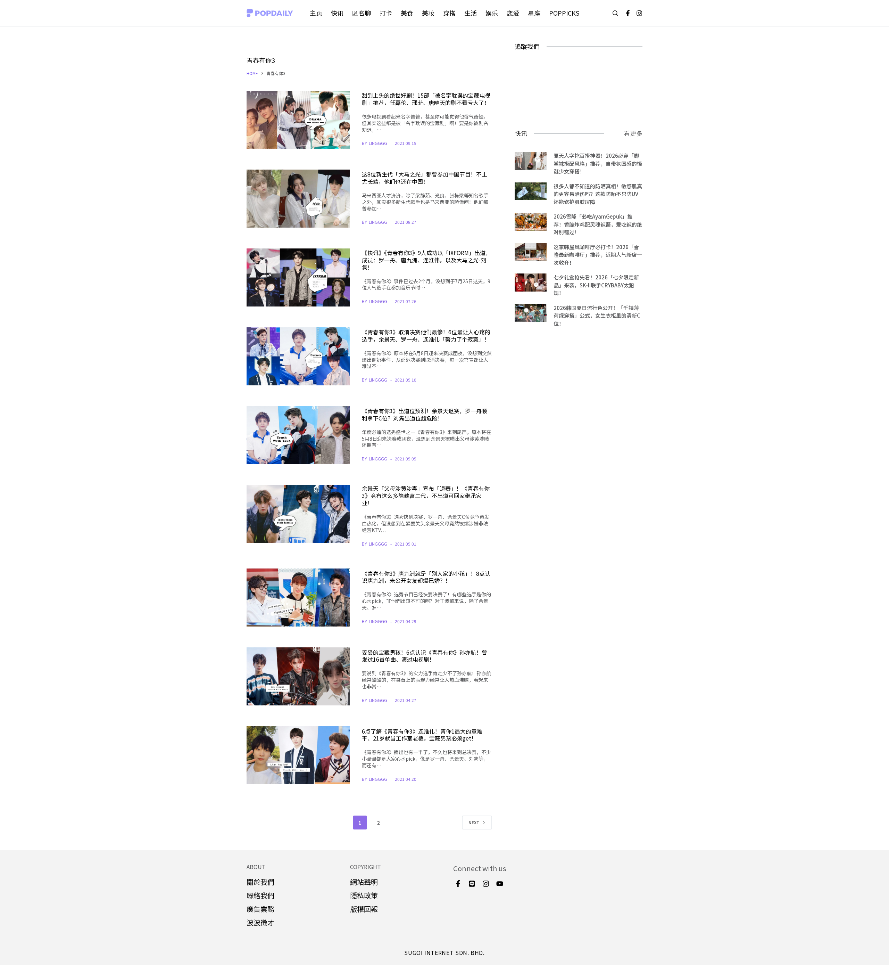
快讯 (337, 12)
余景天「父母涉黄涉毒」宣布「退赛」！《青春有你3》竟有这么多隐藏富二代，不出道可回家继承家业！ (426, 495)
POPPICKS (564, 12)
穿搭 (449, 12)
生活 (470, 12)
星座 (534, 12)
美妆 (428, 12)
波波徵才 (260, 922)
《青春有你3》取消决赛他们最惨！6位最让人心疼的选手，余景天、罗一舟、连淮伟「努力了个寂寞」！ (426, 335)
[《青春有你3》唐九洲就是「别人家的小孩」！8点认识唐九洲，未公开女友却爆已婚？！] (298, 598)
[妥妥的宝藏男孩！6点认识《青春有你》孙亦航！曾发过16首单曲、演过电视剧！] (298, 676)
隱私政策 (364, 895)
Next (474, 822)
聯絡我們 (260, 895)
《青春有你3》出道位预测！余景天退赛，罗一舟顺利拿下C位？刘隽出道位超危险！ (424, 414)
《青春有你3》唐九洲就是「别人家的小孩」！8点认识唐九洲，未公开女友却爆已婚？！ (426, 577)
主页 (316, 12)
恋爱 (513, 12)
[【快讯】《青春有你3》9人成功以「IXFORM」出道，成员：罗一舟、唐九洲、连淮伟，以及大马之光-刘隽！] (298, 277)
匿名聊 (361, 12)
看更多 (633, 133)
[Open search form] (615, 13)
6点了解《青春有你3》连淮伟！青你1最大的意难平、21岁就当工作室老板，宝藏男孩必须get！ (422, 735)
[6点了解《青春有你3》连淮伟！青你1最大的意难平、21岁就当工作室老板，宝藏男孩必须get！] (298, 755)
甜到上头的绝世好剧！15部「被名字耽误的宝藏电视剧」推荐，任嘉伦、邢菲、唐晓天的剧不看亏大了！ (426, 99)
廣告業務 (260, 909)
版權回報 (364, 909)
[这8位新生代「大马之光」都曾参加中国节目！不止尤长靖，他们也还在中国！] (298, 199)
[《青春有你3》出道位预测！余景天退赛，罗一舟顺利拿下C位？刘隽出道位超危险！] (298, 435)
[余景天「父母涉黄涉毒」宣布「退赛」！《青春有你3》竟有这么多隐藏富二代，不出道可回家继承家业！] (298, 514)
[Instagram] (639, 13)
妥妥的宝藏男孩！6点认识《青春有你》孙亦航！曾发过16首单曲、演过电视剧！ (424, 656)
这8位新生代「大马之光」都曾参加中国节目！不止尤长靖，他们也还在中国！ (424, 178)
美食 (407, 12)
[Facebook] (628, 13)
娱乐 (491, 12)
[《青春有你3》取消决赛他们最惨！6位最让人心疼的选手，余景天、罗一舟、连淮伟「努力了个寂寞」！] (298, 356)
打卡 (386, 12)
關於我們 (260, 882)
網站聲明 (364, 882)
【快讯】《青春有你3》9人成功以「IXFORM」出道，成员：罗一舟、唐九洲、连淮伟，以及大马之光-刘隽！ (426, 259)
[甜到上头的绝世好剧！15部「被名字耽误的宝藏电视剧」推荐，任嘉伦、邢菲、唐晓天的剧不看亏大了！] (298, 120)
